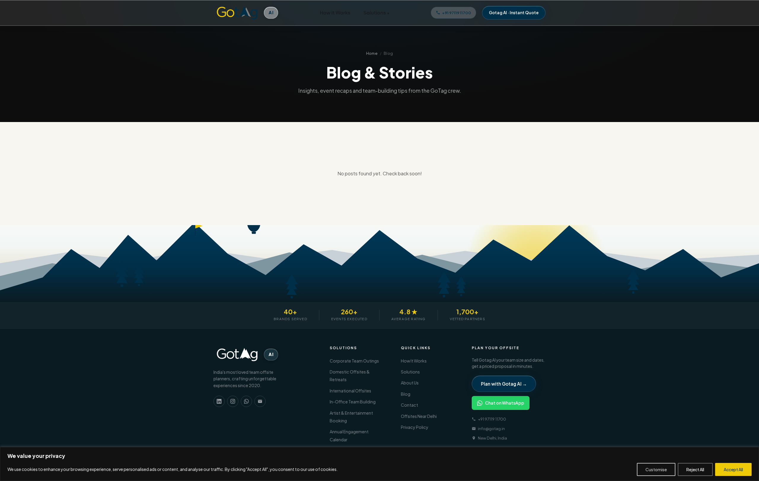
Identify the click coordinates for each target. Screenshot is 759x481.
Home (371, 53)
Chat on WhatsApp (504, 402)
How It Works (335, 12)
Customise (656, 469)
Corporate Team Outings (354, 360)
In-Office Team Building (353, 401)
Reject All (695, 469)
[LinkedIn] (219, 401)
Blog (405, 394)
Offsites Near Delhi (419, 416)
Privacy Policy (414, 427)
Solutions (376, 12)
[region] (379, 464)
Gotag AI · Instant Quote (514, 12)
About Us (410, 382)
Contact (409, 405)
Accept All (733, 469)
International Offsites (350, 390)
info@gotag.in (491, 428)
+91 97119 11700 (456, 12)
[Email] (260, 401)
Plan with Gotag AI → (504, 384)
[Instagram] (232, 401)
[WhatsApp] (246, 401)
